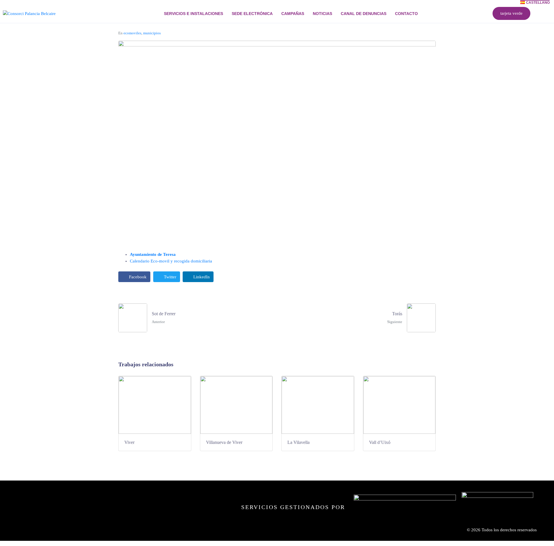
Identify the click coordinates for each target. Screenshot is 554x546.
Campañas (292, 13)
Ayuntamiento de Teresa (153, 254)
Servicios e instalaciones (193, 13)
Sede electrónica (252, 13)
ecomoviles (132, 33)
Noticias (322, 13)
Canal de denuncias (363, 13)
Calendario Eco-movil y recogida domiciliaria (171, 261)
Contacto (406, 13)
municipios (152, 33)
